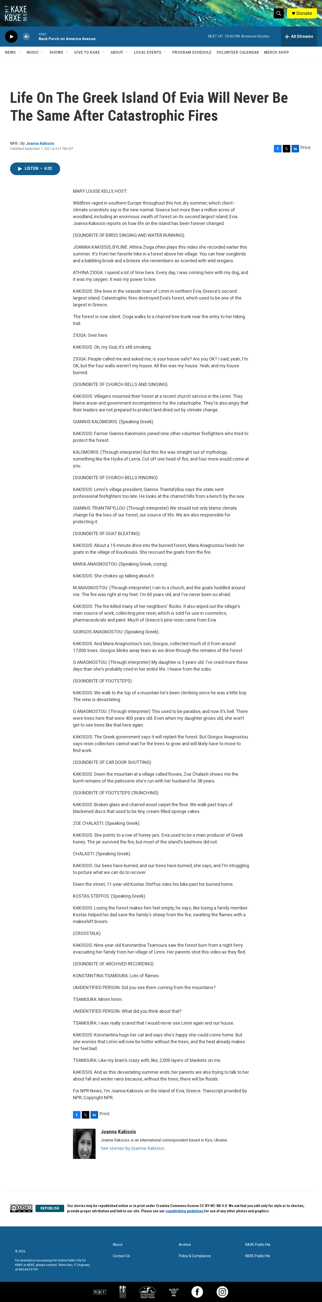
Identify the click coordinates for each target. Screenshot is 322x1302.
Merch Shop (276, 52)
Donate (304, 13)
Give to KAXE (87, 52)
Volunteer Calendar (238, 52)
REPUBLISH (50, 1208)
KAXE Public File (257, 1245)
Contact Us (121, 1256)
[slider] (34, 36)
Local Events (148, 52)
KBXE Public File (257, 1256)
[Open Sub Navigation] (20, 52)
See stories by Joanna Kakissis (133, 1148)
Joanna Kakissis (40, 143)
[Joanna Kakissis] (84, 1144)
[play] (11, 37)
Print (305, 147)
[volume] (26, 36)
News (10, 52)
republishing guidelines (185, 1211)
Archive (185, 1245)
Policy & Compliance (195, 1256)
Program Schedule (192, 52)
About (117, 52)
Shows (56, 52)
